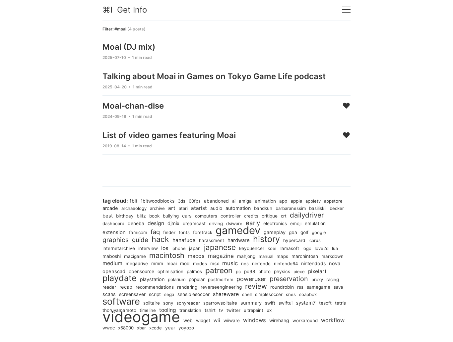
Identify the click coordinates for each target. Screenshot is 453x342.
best (107, 216)
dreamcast (194, 223)
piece (299, 271)
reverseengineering (221, 287)
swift (270, 303)
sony (168, 303)
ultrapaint (253, 310)
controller (231, 216)
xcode (155, 327)
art (171, 208)
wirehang (279, 320)
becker (337, 208)
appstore (333, 201)
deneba (136, 223)
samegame (318, 287)
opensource (141, 271)
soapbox (308, 294)
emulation (315, 223)
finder (169, 232)
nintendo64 (286, 263)
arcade (110, 208)
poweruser (251, 278)
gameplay (275, 232)
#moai (120, 28)
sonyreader (188, 303)
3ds (181, 201)
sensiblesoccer (193, 294)
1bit (133, 201)
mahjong (246, 256)
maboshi (111, 256)
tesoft (325, 303)
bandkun (263, 208)
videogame (141, 317)
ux (269, 310)
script (155, 294)
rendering (187, 287)
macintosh (166, 255)
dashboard (113, 223)
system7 (306, 303)
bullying (171, 216)
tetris (340, 303)
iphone (178, 248)
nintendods (313, 263)
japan (195, 248)
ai (233, 201)
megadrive (137, 263)
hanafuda (184, 240)
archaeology (134, 208)
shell (247, 294)
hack (160, 239)
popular (197, 279)
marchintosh (304, 256)
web (188, 320)
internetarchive (118, 248)
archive (157, 208)
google (319, 232)
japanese (220, 247)
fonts (184, 232)
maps (282, 256)
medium (112, 263)
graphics (115, 240)
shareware (226, 294)
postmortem (220, 279)
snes (291, 294)
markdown (332, 256)
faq (155, 231)
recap (125, 287)
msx (214, 263)
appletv (313, 201)
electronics (275, 223)
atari (183, 208)
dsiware (234, 223)
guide (140, 240)
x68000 (126, 327)
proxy (317, 279)
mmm (157, 263)
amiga (245, 201)
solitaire (151, 303)
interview (148, 248)
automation (238, 208)
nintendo (261, 263)
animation (265, 201)
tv (221, 310)
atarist (199, 208)
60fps (195, 201)
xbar (141, 327)
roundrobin (282, 287)
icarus (314, 240)
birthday (124, 216)
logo (306, 248)
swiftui (285, 303)
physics (282, 271)
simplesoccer (269, 294)
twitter (233, 310)
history (266, 239)
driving (216, 223)
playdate (119, 278)
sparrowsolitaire (220, 303)
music (230, 263)
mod (185, 263)
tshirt (210, 310)
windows (254, 320)
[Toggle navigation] (346, 10)
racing (332, 279)
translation (190, 310)
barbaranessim (291, 208)
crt (284, 216)
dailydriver (307, 215)
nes (245, 263)
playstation (152, 279)
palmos (194, 271)
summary (251, 303)
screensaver (132, 294)
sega (169, 294)
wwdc (108, 327)
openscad (113, 271)
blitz (141, 216)
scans (109, 294)
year (170, 328)
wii (217, 320)
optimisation (170, 271)
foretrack (202, 232)
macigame (135, 256)
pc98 (249, 271)
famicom (138, 232)
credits (251, 216)
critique (270, 216)
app (283, 201)
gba (293, 232)
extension (114, 232)
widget (203, 320)
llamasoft (289, 248)
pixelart (317, 271)
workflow (333, 320)
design (156, 223)
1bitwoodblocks (157, 201)
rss (300, 287)
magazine (221, 256)
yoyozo (186, 327)
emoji (295, 223)
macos (196, 256)
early (253, 222)
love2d (322, 248)
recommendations (155, 287)
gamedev (238, 230)
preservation (289, 279)
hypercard (294, 240)
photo (264, 271)
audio (216, 208)
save (338, 287)
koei (272, 248)
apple (296, 201)
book (154, 216)
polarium (176, 279)
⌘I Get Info (124, 10)
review (256, 286)
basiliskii (317, 208)
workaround (305, 320)
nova (334, 264)
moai (171, 263)
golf (304, 232)
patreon (218, 270)
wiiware (232, 320)
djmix (173, 223)
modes (200, 263)
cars (187, 216)
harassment (211, 240)
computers (206, 216)
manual (266, 256)
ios (164, 248)
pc (238, 271)
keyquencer (251, 248)
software (121, 301)
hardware (238, 240)
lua (335, 248)
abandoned (216, 201)
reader (109, 287)
